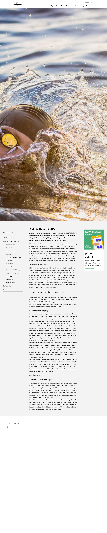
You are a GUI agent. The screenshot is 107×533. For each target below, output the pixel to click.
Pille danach (9, 276)
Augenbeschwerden (10, 244)
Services (75, 6)
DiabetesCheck (7, 286)
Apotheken (55, 6)
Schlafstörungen (10, 279)
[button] (91, 5)
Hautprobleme (9, 263)
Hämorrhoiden (9, 260)
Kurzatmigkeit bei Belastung (13, 270)
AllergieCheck (7, 237)
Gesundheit (65, 6)
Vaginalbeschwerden (11, 282)
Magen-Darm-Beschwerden (12, 273)
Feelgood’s (84, 6)
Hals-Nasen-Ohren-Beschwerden (13, 257)
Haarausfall (9, 254)
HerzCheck (6, 290)
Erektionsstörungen (10, 251)
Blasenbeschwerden (10, 248)
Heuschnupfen (9, 266)
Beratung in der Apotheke (11, 241)
